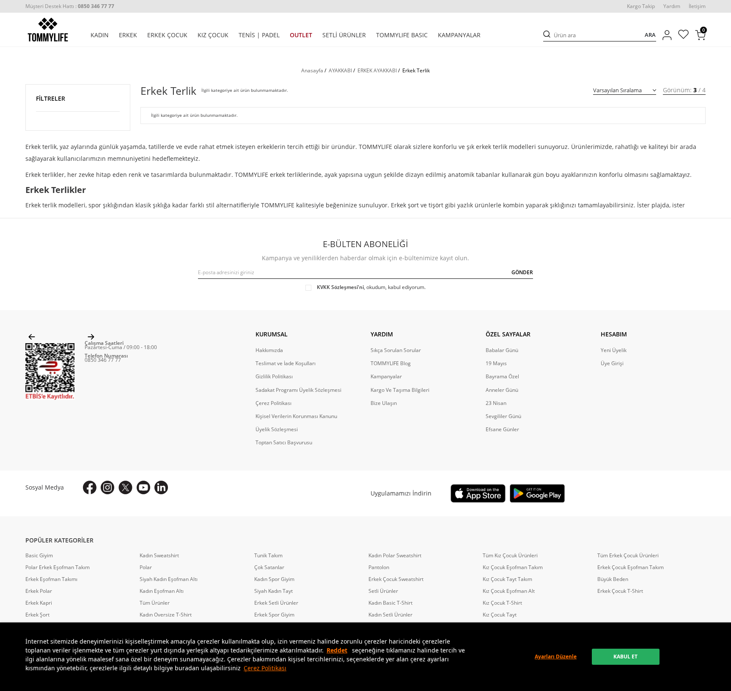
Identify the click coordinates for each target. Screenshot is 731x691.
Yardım (671, 6)
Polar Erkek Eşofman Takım (57, 567)
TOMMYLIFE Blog (391, 363)
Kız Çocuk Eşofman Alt (509, 591)
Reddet (337, 650)
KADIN (100, 35)
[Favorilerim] (683, 35)
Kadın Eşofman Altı (162, 591)
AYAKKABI (340, 70)
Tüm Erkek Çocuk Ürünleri (628, 555)
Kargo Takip (641, 6)
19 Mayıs (496, 363)
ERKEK (128, 35)
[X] (125, 487)
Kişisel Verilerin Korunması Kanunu (296, 416)
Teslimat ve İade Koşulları (286, 363)
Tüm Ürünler (155, 603)
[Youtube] (143, 487)
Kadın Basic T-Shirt (390, 603)
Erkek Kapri (38, 603)
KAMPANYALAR (459, 35)
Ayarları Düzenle (556, 656)
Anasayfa (312, 70)
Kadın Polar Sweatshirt (394, 555)
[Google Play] (537, 493)
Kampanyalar (386, 376)
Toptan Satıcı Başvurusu (284, 442)
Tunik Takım (268, 555)
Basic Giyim (39, 555)
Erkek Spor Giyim (274, 614)
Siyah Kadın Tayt (273, 591)
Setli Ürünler (383, 591)
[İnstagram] (107, 487)
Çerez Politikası (265, 668)
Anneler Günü (502, 390)
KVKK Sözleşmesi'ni (340, 287)
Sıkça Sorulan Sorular (396, 350)
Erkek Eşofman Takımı (51, 579)
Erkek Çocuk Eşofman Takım (630, 567)
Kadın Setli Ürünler (390, 614)
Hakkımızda (269, 350)
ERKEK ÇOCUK (167, 35)
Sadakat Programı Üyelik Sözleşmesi (298, 390)
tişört (436, 205)
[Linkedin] (161, 487)
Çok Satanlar (269, 567)
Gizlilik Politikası (274, 376)
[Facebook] (89, 487)
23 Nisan (496, 403)
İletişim (697, 6)
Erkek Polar (38, 591)
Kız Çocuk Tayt (500, 614)
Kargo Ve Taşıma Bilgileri (400, 390)
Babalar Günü (502, 350)
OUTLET (301, 35)
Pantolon (378, 567)
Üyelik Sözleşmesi (277, 429)
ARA (650, 35)
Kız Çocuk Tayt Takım (507, 579)
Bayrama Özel (502, 376)
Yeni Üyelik (614, 350)
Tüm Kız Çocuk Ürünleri (510, 555)
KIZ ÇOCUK (213, 35)
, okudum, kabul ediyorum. (371, 287)
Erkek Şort (37, 614)
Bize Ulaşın (384, 403)
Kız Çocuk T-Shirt (502, 603)
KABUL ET (625, 656)
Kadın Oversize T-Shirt (166, 614)
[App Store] (478, 493)
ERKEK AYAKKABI (377, 70)
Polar (146, 567)
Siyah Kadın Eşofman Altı (169, 579)
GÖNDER (522, 272)
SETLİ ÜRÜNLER (344, 35)
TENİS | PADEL (259, 35)
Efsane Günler (502, 429)
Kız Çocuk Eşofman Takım (513, 567)
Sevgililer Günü (503, 416)
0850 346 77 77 (103, 359)
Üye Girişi (612, 363)
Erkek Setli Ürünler (276, 603)
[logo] (47, 29)
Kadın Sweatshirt (159, 555)
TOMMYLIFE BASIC (402, 35)
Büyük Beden (612, 579)
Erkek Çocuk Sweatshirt (395, 579)
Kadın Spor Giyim (274, 579)
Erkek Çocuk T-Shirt (620, 591)
